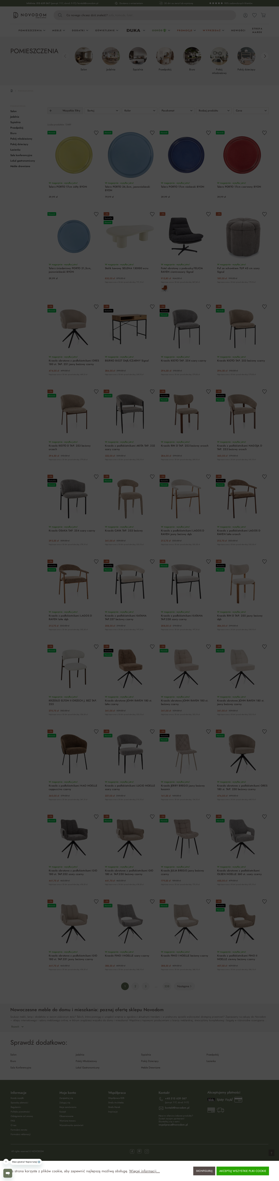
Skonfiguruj (204, 1171)
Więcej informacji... (144, 1171)
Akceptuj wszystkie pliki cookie (242, 1171)
